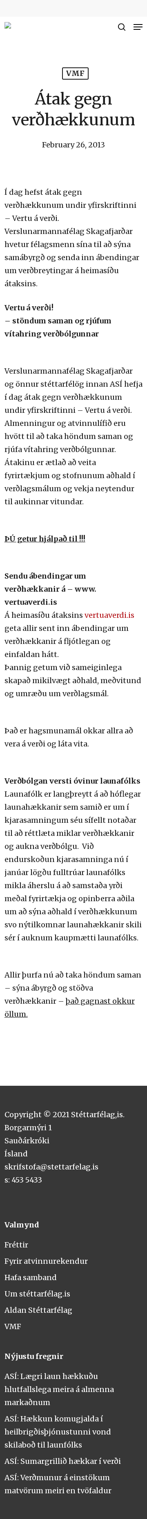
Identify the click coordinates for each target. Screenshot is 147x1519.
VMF (75, 73)
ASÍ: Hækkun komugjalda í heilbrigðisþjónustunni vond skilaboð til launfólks (57, 1432)
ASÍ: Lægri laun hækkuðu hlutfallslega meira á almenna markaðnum (59, 1389)
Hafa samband (30, 1277)
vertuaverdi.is (109, 615)
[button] (138, 27)
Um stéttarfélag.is (37, 1293)
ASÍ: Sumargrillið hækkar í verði (62, 1461)
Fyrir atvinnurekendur (46, 1261)
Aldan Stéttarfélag (38, 1310)
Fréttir (16, 1245)
